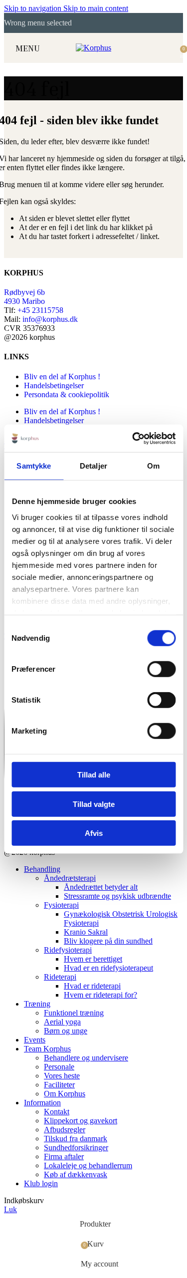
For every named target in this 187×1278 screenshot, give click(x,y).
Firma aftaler (64, 1156)
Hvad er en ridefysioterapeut (108, 968)
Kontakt (56, 1111)
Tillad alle (93, 774)
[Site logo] (93, 47)
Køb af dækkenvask (75, 1174)
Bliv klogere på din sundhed (108, 941)
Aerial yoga (62, 1022)
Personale (59, 1066)
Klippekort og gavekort (80, 1120)
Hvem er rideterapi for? (100, 995)
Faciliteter (59, 1084)
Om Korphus (64, 1093)
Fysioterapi (61, 905)
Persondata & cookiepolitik (66, 394)
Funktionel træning (74, 1013)
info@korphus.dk (50, 319)
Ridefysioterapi (68, 950)
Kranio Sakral (86, 932)
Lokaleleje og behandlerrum (88, 1165)
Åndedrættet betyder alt (101, 887)
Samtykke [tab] (33, 466)
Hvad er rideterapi (92, 986)
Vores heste (62, 1075)
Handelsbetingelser (54, 385)
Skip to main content (95, 8)
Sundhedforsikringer (76, 1147)
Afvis (94, 833)
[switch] (161, 669)
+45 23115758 (40, 310)
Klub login (41, 1183)
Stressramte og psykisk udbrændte (117, 896)
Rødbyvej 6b (24, 292)
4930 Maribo (24, 301)
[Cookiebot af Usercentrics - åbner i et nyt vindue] (133, 438)
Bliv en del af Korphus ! (62, 376)
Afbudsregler (64, 1129)
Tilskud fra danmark (75, 1138)
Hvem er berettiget (93, 959)
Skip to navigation (33, 8)
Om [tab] (153, 466)
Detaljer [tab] (93, 466)
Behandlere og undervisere (86, 1057)
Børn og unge (65, 1030)
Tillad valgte (94, 803)
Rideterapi (60, 977)
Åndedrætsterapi (70, 878)
